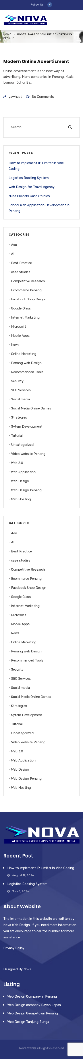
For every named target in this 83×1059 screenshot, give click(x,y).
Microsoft (18, 327)
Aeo (14, 245)
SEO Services (21, 390)
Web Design (20, 481)
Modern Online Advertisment (36, 61)
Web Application (23, 472)
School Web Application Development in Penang (39, 208)
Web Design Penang (26, 490)
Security (17, 381)
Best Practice (21, 263)
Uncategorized (22, 445)
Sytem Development (26, 427)
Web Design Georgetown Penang (32, 1013)
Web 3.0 (17, 463)
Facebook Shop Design (28, 299)
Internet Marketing (25, 317)
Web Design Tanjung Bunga (28, 1022)
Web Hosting (21, 499)
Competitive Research (28, 281)
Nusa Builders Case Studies (29, 196)
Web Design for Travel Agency (31, 187)
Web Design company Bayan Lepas (34, 1005)
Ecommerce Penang (26, 290)
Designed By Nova (17, 969)
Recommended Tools (27, 372)
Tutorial (17, 436)
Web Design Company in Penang (32, 996)
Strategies (19, 417)
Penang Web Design (26, 363)
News (15, 345)
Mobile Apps (20, 336)
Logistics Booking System (29, 178)
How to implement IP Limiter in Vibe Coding (36, 166)
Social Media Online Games (31, 408)
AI (12, 254)
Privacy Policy (13, 948)
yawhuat (15, 97)
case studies (20, 272)
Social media (20, 399)
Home (7, 34)
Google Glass (21, 308)
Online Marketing (23, 354)
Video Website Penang (28, 454)
